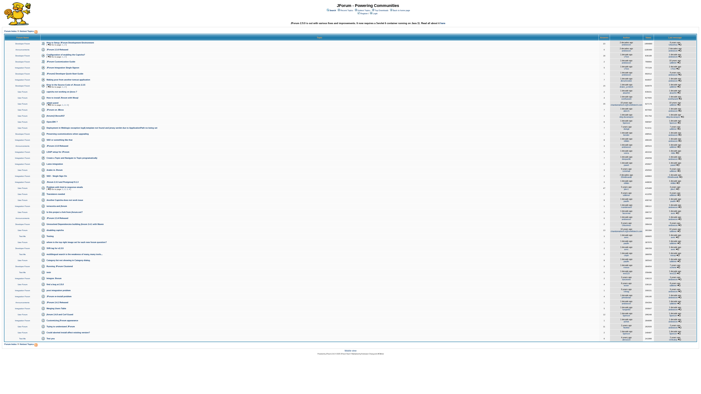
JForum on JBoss (55, 110)
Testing (50, 236)
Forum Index (10, 31)
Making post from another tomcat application (68, 80)
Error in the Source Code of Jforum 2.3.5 (66, 85)
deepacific (626, 159)
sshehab (626, 171)
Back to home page (401, 10)
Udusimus (673, 45)
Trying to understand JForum (61, 326)
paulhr (626, 201)
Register (364, 13)
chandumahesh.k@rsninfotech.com (626, 105)
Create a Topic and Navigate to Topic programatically (72, 158)
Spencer (626, 123)
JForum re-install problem (59, 296)
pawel (626, 165)
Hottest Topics (364, 10)
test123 (626, 273)
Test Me (22, 236)
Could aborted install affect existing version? (68, 332)
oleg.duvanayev (626, 117)
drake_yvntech (626, 87)
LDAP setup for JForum (58, 152)
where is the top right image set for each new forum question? (77, 242)
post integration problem (59, 290)
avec (673, 213)
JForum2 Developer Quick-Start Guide (65, 74)
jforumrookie (626, 81)
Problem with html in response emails (65, 187)
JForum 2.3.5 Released (57, 146)
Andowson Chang (367, 354)
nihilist (626, 141)
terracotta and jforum (57, 206)
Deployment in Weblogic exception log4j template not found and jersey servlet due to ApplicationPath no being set (102, 128)
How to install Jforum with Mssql (62, 98)
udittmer (673, 63)
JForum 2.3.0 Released (57, 50)
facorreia (626, 213)
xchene (673, 267)
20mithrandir (626, 177)
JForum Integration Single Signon (63, 68)
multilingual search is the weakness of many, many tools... (75, 254)
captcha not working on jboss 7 (62, 92)
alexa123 (626, 340)
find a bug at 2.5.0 (55, 284)
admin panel (52, 103)
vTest (626, 57)
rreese (626, 267)
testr (49, 272)
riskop (673, 255)
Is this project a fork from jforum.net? (65, 212)
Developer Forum (22, 44)
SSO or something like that (59, 140)
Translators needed (56, 194)
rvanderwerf (626, 207)
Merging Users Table (56, 308)
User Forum (22, 92)
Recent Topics (346, 10)
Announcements (22, 50)
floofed (626, 328)
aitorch (626, 111)
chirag (626, 291)
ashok (626, 321)
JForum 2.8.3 (330, 354)
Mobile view (351, 350)
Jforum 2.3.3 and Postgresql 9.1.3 (62, 182)
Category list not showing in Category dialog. (68, 260)
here (442, 23)
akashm (626, 93)
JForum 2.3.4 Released (57, 218)
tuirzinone (626, 279)
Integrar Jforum (54, 278)
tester (626, 285)
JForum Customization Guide (61, 62)
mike (673, 153)
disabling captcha (55, 230)
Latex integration (55, 164)
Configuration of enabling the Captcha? (66, 55)
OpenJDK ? (52, 122)
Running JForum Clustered (60, 266)
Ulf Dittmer (380, 354)
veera (626, 153)
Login (375, 13)
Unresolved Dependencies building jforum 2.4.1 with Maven (75, 224)
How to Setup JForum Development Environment (70, 43)
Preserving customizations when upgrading (68, 134)
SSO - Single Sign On (57, 176)
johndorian (626, 297)
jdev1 (626, 189)
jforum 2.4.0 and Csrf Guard (60, 314)
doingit (626, 129)
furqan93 (626, 309)
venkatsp (673, 340)
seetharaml (626, 99)
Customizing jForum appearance (62, 320)
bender (626, 135)
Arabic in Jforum (55, 170)
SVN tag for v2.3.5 (55, 248)
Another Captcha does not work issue (65, 200)
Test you (51, 338)
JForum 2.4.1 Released (57, 302)
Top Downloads (381, 10)
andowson (626, 45)
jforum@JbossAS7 (56, 116)
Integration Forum (22, 68)
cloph (626, 255)
